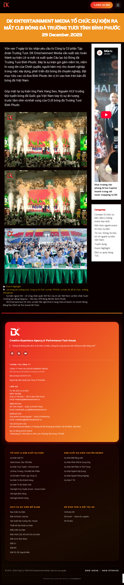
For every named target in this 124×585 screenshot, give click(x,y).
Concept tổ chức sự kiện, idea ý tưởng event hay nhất (104, 218)
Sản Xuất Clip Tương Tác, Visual (23, 521)
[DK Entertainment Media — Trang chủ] (6, 5)
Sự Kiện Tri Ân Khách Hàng (21, 480)
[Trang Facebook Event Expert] (18, 353)
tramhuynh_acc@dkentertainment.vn (31, 409)
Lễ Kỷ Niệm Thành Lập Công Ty (23, 476)
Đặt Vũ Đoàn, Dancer (19, 516)
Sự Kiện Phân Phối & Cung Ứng (77, 462)
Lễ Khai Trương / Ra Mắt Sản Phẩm (25, 471)
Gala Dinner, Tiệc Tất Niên (21, 462)
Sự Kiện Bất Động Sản (73, 458)
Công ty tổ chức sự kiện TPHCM (44, 289)
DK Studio (68, 521)
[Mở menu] (118, 5)
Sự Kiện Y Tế (69, 480)
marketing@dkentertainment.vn (28, 420)
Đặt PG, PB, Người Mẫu (20, 552)
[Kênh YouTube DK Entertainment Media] (25, 353)
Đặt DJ (13, 543)
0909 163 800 (15, 394)
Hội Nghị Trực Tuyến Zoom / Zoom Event (27, 489)
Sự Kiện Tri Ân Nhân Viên (20, 485)
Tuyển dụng (101, 244)
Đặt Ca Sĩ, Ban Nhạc (18, 539)
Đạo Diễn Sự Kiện (17, 512)
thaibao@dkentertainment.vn (27, 399)
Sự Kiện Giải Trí (16, 458)
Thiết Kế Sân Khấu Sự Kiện (21, 525)
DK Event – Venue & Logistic (76, 516)
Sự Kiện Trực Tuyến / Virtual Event (24, 467)
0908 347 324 (15, 414)
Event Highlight (13, 286)
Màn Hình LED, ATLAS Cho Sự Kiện (25, 534)
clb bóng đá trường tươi (17, 289)
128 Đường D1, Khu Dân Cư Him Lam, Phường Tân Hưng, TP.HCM (37, 434)
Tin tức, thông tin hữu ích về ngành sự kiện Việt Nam (105, 236)
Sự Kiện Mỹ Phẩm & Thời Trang (77, 467)
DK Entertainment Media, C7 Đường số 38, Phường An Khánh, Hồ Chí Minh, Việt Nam (45, 426)
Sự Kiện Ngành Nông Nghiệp (76, 476)
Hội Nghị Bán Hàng (18, 494)
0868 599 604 (15, 404)
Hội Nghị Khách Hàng (19, 498)
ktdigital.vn (76, 579)
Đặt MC (13, 548)
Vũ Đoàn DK (69, 512)
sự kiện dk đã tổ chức (70, 289)
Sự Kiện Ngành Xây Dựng (75, 471)
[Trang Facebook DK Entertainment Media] (12, 353)
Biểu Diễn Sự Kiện (17, 530)
